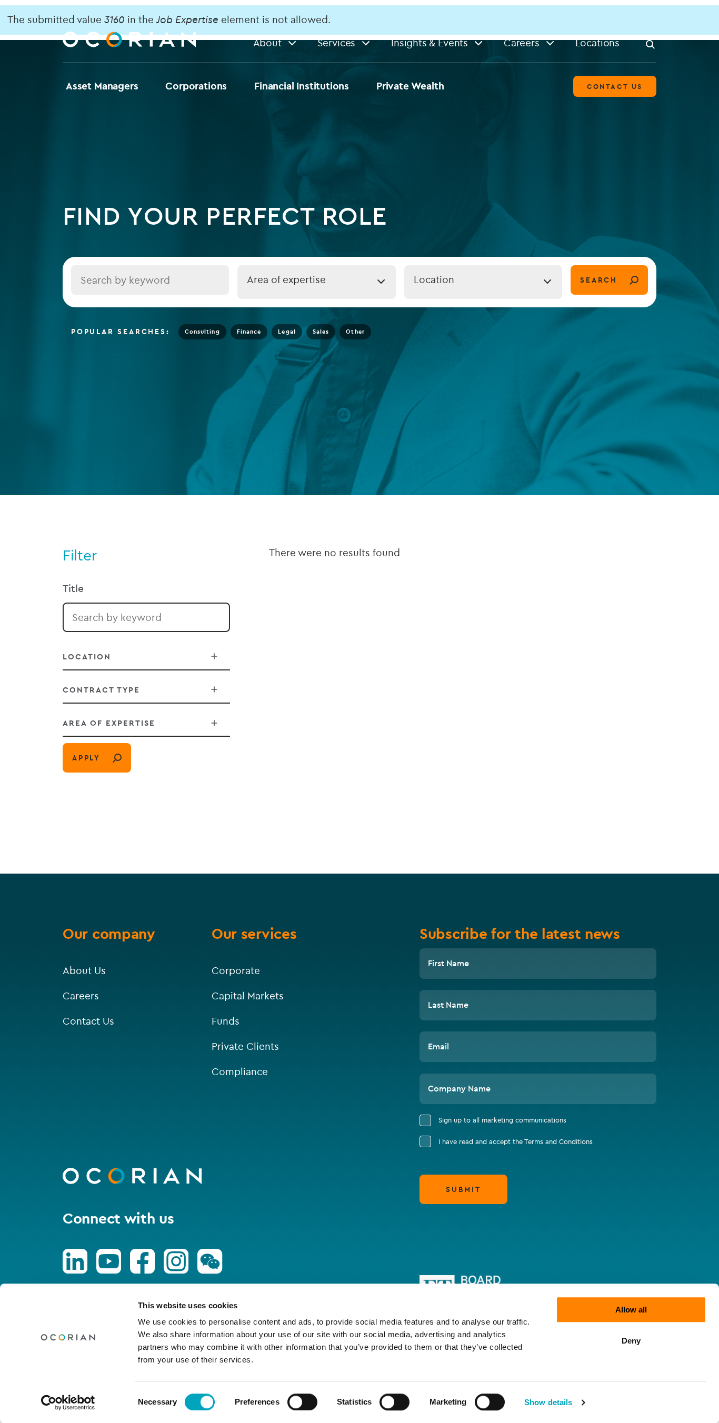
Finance (249, 331)
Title (73, 588)
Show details (548, 1402)
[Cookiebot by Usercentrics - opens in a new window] (68, 1402)
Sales (321, 331)
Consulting (202, 331)
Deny (631, 1340)
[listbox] (316, 282)
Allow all (631, 1309)
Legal (287, 331)
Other (355, 331)
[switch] (302, 1402)
